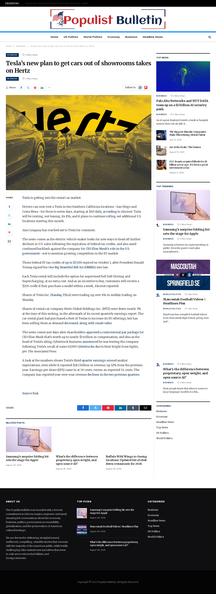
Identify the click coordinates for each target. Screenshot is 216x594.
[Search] (209, 37)
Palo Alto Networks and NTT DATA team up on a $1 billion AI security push (182, 105)
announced (90, 342)
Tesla (26, 198)
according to (111, 211)
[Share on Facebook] (21, 88)
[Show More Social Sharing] (49, 88)
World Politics (93, 36)
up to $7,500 (73, 262)
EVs (68, 216)
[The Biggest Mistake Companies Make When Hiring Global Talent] (161, 135)
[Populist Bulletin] (108, 19)
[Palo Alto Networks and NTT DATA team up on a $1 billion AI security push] (183, 76)
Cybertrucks (85, 346)
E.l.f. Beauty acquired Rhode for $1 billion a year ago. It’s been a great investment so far (188, 164)
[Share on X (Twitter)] (28, 88)
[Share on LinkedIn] (42, 88)
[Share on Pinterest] (35, 88)
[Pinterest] (9, 232)
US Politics (71, 36)
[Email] (9, 241)
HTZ (106, 309)
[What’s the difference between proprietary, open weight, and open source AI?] (78, 439)
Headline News (153, 36)
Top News (162, 427)
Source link (30, 393)
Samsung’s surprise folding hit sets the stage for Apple (27, 458)
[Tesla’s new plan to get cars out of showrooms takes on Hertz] (78, 142)
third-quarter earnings (90, 360)
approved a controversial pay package (113, 332)
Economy (114, 36)
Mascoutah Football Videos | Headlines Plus (50, 3)
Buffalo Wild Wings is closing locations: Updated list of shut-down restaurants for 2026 (126, 460)
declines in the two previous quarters (113, 374)
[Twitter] (9, 215)
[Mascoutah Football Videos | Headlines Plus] (183, 275)
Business (131, 36)
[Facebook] (9, 206)
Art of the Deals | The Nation (185, 147)
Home (54, 36)
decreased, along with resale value (88, 323)
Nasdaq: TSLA (60, 295)
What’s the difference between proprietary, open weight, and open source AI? (77, 460)
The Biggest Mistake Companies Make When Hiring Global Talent (187, 133)
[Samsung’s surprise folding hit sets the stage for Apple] (28, 439)
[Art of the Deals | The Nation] (161, 150)
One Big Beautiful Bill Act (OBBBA (71, 267)
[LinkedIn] (9, 224)
